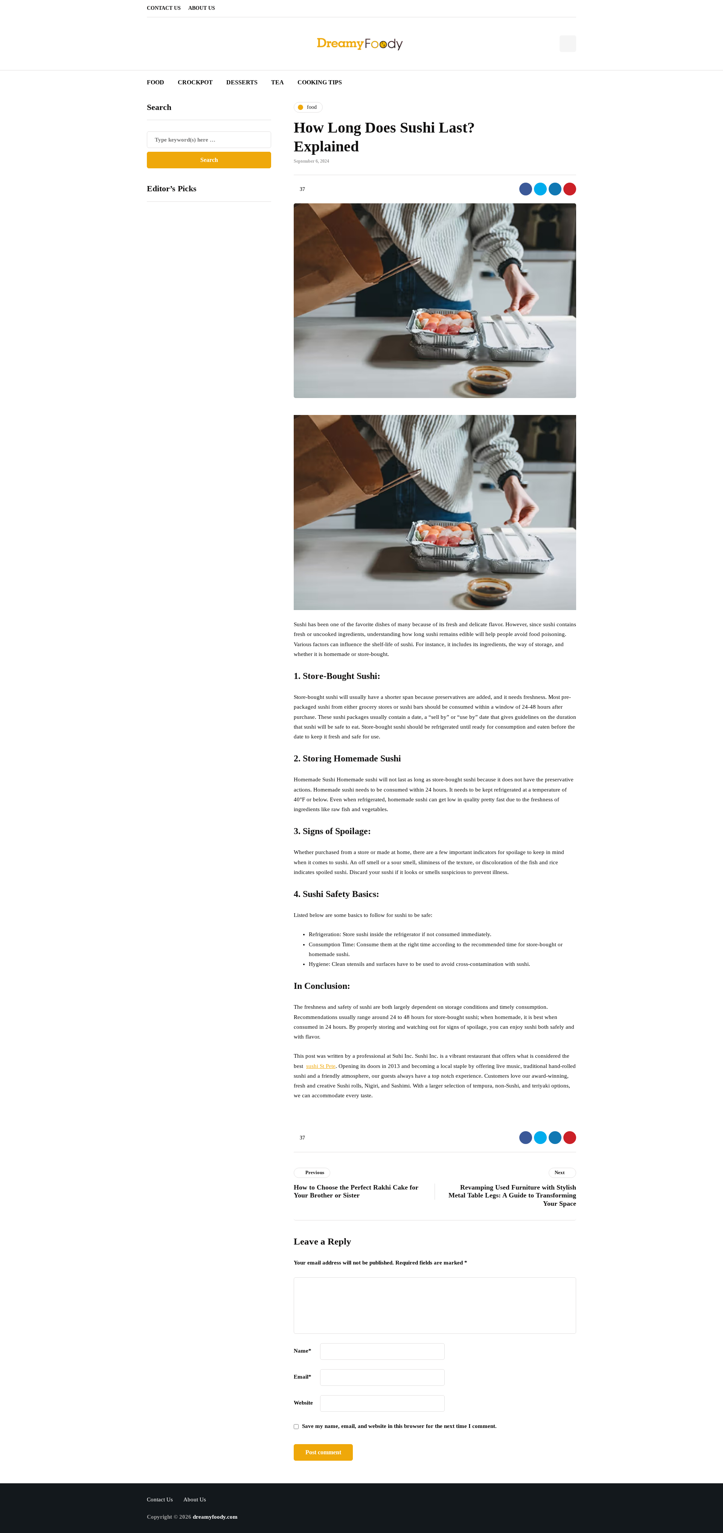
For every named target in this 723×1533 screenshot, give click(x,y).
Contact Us (164, 8)
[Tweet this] (540, 189)
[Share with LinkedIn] (555, 189)
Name (302, 1351)
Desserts (242, 82)
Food (155, 82)
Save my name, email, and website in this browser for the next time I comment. (399, 1426)
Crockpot (195, 82)
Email (302, 1377)
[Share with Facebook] (525, 189)
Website (303, 1403)
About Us (201, 8)
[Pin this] (569, 189)
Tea (277, 82)
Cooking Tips (319, 82)
